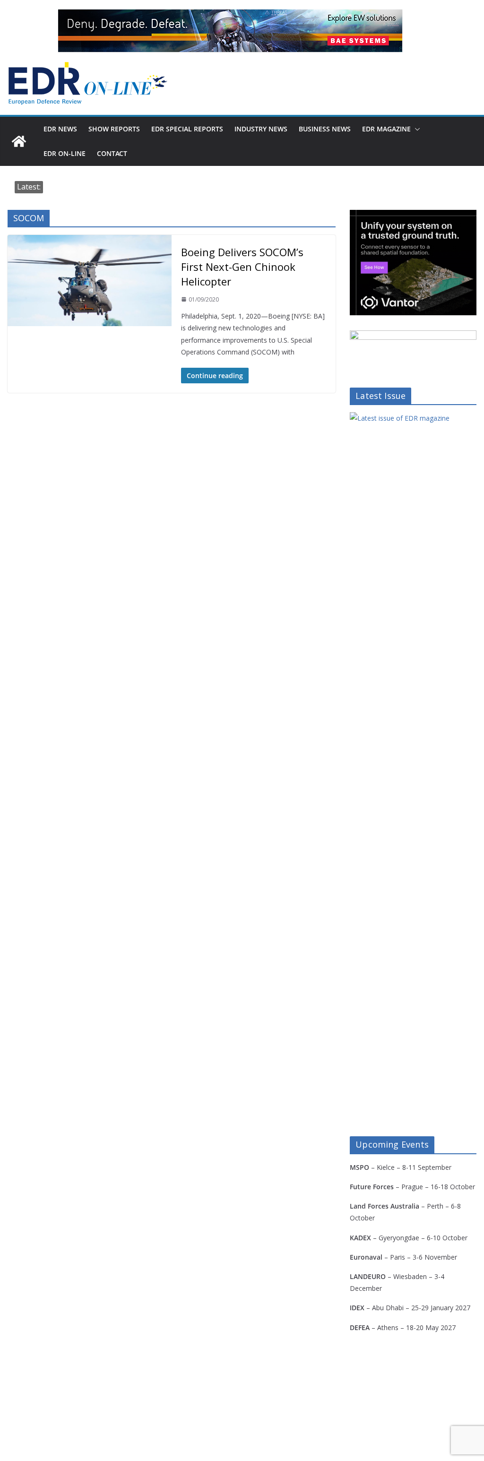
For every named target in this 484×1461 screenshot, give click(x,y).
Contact (112, 153)
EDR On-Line (64, 153)
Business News (325, 128)
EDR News (60, 128)
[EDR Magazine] (18, 141)
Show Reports (114, 128)
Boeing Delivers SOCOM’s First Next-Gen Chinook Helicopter (242, 266)
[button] (415, 129)
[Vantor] (413, 215)
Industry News (260, 128)
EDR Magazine (386, 128)
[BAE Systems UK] (230, 30)
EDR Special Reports (187, 128)
